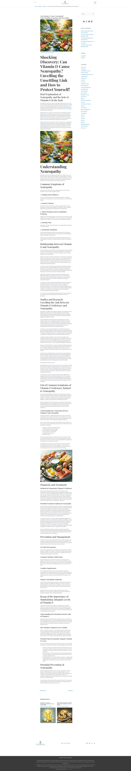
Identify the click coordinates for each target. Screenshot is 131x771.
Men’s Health (83, 96)
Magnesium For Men (85, 94)
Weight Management (85, 124)
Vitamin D (43, 52)
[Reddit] (94, 743)
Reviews (68, 743)
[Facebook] (87, 743)
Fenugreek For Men (85, 83)
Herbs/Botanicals (84, 89)
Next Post (71, 690)
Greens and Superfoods (85, 87)
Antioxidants (83, 69)
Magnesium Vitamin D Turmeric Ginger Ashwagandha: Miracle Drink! (64, 703)
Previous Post (42, 690)
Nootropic (83, 102)
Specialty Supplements (85, 109)
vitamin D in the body (66, 108)
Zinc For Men (83, 128)
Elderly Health (84, 78)
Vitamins (82, 122)
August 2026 (83, 56)
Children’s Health (84, 72)
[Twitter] (89, 743)
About (62, 743)
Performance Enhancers (86, 104)
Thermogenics (84, 113)
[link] (68, 769)
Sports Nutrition (84, 111)
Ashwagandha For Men (85, 70)
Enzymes (83, 80)
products (83, 105)
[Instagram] (92, 743)
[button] (84, 21)
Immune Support (84, 91)
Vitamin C (83, 117)
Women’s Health (84, 126)
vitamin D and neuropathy (58, 107)
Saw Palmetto (84, 107)
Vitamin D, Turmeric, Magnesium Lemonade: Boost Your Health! (47, 703)
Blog (65, 743)
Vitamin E (83, 120)
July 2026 (83, 57)
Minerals (82, 98)
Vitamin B (83, 115)
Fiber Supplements (85, 85)
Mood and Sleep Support (86, 100)
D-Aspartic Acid (84, 76)
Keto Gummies (84, 93)
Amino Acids (83, 67)
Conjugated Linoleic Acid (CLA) (87, 74)
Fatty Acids (83, 82)
